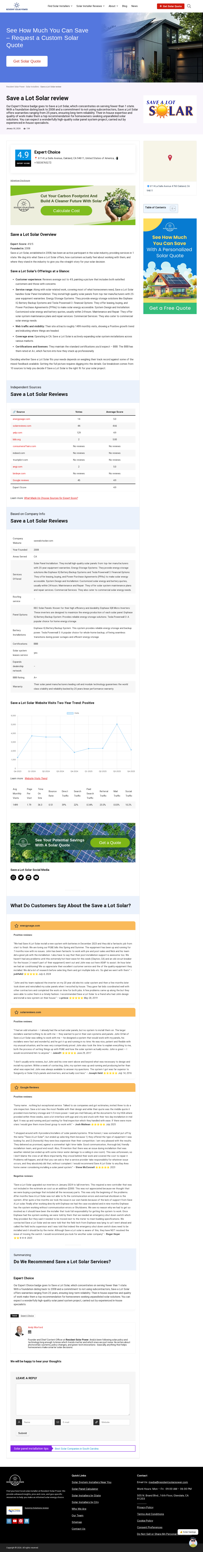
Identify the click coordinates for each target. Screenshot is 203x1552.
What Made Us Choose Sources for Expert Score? (51, 498)
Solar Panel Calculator (85, 1488)
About (112, 6)
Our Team (77, 1515)
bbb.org (17, 439)
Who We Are (79, 1508)
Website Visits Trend (36, 778)
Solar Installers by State (86, 1495)
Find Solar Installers (59, 6)
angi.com (17, 466)
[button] (170, 158)
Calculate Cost (66, 210)
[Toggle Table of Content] (171, 208)
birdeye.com (19, 473)
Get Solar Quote (172, 6)
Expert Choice (27, 1316)
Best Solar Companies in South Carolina (76, 1448)
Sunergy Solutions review (37, 1508)
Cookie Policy (145, 1520)
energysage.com (21, 419)
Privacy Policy (145, 1507)
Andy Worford (35, 1327)
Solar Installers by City (85, 1502)
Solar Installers (32, 87)
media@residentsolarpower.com (168, 1482)
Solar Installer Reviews (89, 6)
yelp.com (17, 432)
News (134, 6)
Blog (124, 6)
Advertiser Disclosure (20, 180)
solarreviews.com (22, 425)
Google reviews (21, 480)
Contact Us (78, 1528)
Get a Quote (110, 842)
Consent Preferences (149, 1527)
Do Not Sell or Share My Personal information (164, 1534)
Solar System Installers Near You (91, 1482)
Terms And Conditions (150, 1514)
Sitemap (77, 1522)
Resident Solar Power (15, 87)
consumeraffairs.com (24, 446)
